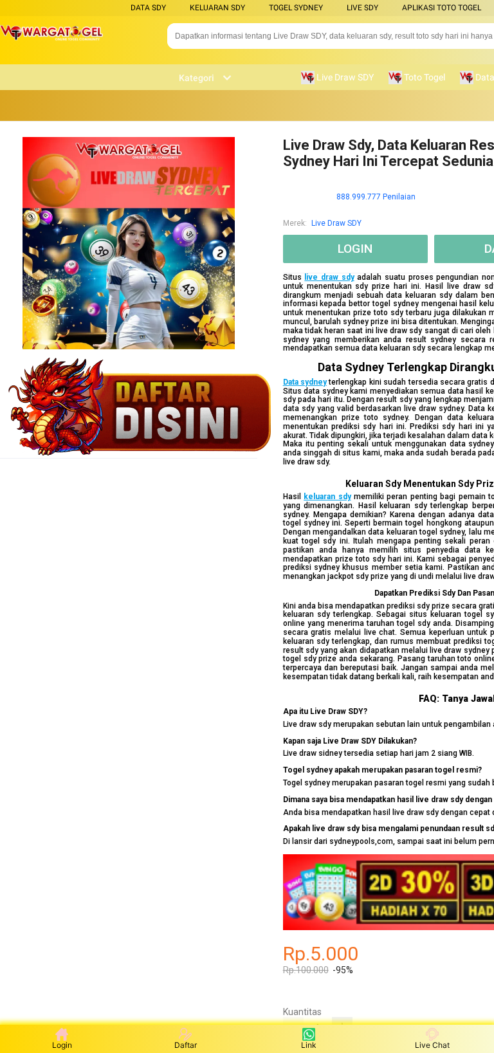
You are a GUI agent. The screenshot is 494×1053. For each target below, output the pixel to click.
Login (62, 1045)
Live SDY (362, 7)
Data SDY (148, 7)
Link (308, 1045)
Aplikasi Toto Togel (441, 7)
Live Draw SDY (336, 223)
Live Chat (432, 1045)
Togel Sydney (296, 7)
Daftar (185, 1045)
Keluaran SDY (217, 7)
